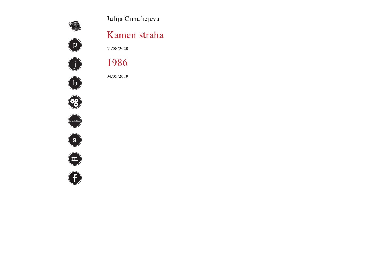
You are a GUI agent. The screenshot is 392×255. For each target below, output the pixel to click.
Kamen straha (135, 34)
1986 (117, 62)
